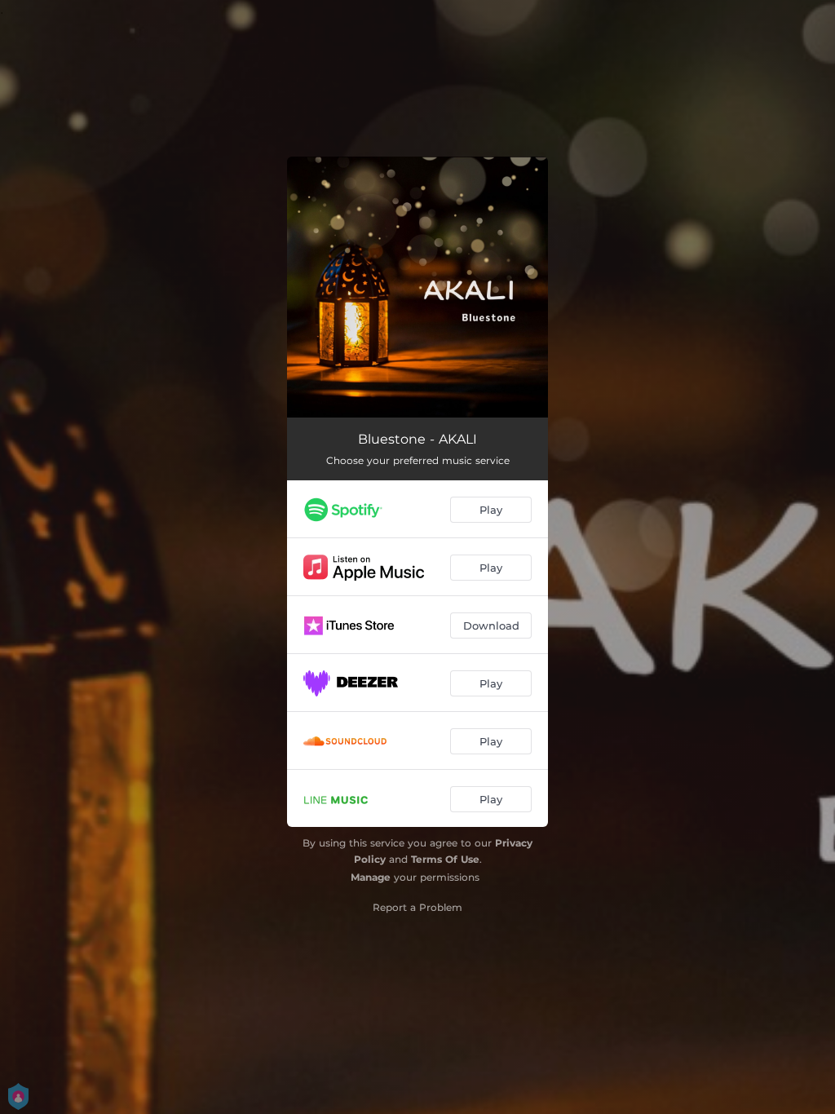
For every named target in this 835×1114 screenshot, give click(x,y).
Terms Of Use (445, 859)
